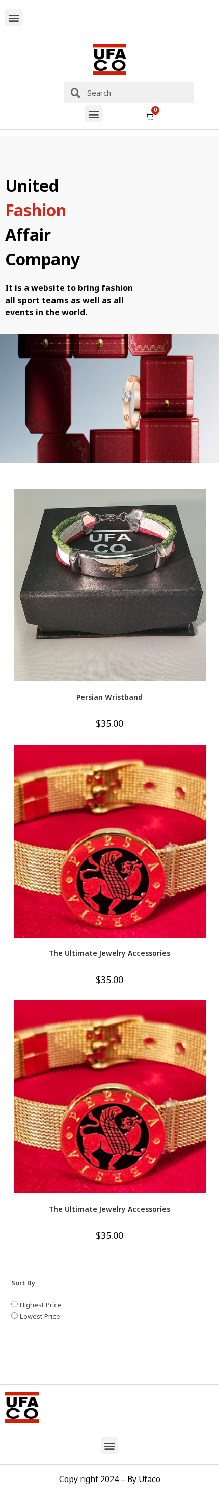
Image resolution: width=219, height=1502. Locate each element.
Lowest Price (39, 1316)
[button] (13, 17)
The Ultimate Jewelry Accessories (109, 953)
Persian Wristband (109, 697)
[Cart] (149, 116)
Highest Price (40, 1304)
